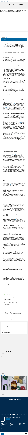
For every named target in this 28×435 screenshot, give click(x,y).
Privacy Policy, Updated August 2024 (9, 432)
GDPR (6, 43)
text (6, 46)
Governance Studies (16, 313)
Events (20, 425)
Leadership (11, 424)
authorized (20, 122)
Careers (11, 425)
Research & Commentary (22, 423)
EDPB (5, 45)
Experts (20, 424)
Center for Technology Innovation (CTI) (6, 332)
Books (20, 426)
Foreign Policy (3, 426)
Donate (8, 419)
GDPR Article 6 (14, 154)
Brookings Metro (3, 429)
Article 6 (18, 61)
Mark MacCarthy (3, 28)
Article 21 (6, 107)
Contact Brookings (12, 427)
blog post (8, 186)
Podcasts (20, 427)
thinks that (21, 233)
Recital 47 (14, 103)
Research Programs (4, 423)
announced (13, 126)
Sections (3, 433)
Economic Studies (3, 425)
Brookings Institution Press (13, 426)
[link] (5, 328)
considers (10, 184)
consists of (22, 121)
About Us (11, 423)
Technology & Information (6, 326)
